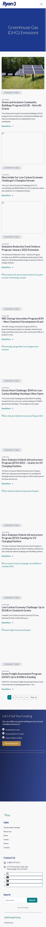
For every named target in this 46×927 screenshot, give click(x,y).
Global (6, 917)
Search (32, 900)
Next (32, 697)
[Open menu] (41, 4)
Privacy (18, 917)
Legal (12, 917)
